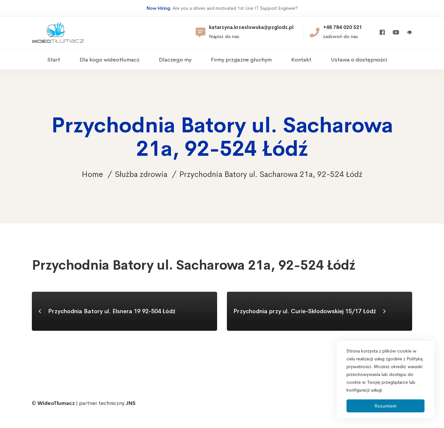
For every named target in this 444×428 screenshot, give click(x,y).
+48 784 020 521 (342, 27)
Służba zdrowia (141, 174)
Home (92, 174)
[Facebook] (382, 33)
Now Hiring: (159, 8)
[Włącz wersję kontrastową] (409, 33)
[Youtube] (395, 33)
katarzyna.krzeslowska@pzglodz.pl (251, 27)
